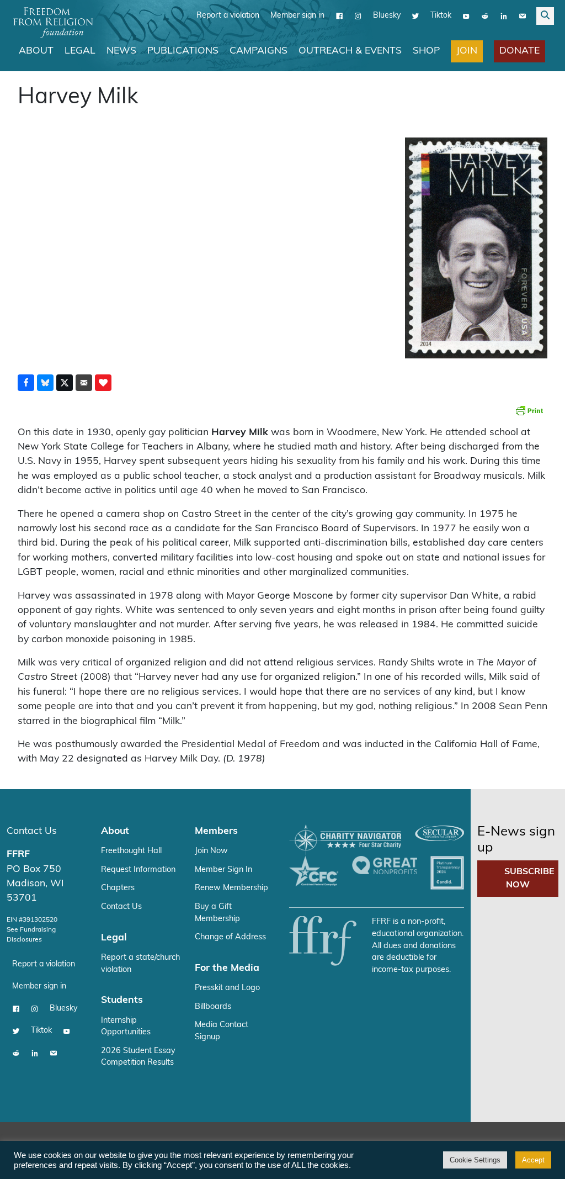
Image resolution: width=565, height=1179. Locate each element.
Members (216, 831)
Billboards (213, 1007)
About (36, 51)
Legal (80, 51)
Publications (182, 51)
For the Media (227, 968)
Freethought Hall (131, 851)
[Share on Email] (84, 382)
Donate (519, 51)
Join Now (211, 851)
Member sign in (297, 16)
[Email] (522, 16)
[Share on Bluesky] (45, 382)
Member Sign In (223, 870)
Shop (426, 51)
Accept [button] (533, 1160)
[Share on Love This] (103, 382)
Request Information (138, 870)
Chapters (118, 888)
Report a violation (227, 16)
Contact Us (32, 831)
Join (466, 51)
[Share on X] (64, 382)
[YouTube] (466, 16)
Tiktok (440, 16)
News (121, 51)
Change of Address (230, 937)
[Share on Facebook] (26, 382)
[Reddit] (485, 16)
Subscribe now (529, 879)
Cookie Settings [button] (475, 1160)
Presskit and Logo (227, 988)
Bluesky (387, 16)
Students (122, 1000)
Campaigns (258, 51)
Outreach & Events (350, 51)
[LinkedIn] (503, 16)
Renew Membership (231, 888)
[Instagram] (358, 16)
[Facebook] (339, 16)
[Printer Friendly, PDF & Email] (529, 410)
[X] (415, 16)
